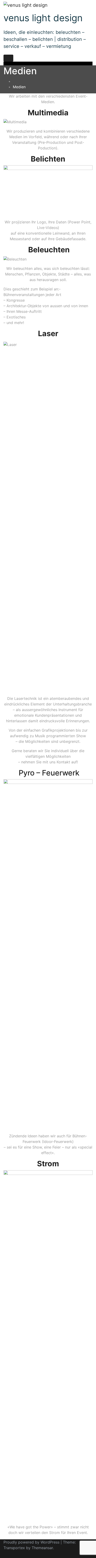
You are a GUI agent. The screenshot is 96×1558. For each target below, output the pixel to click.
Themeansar (42, 1547)
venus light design (42, 18)
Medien (19, 87)
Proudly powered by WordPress (32, 1542)
